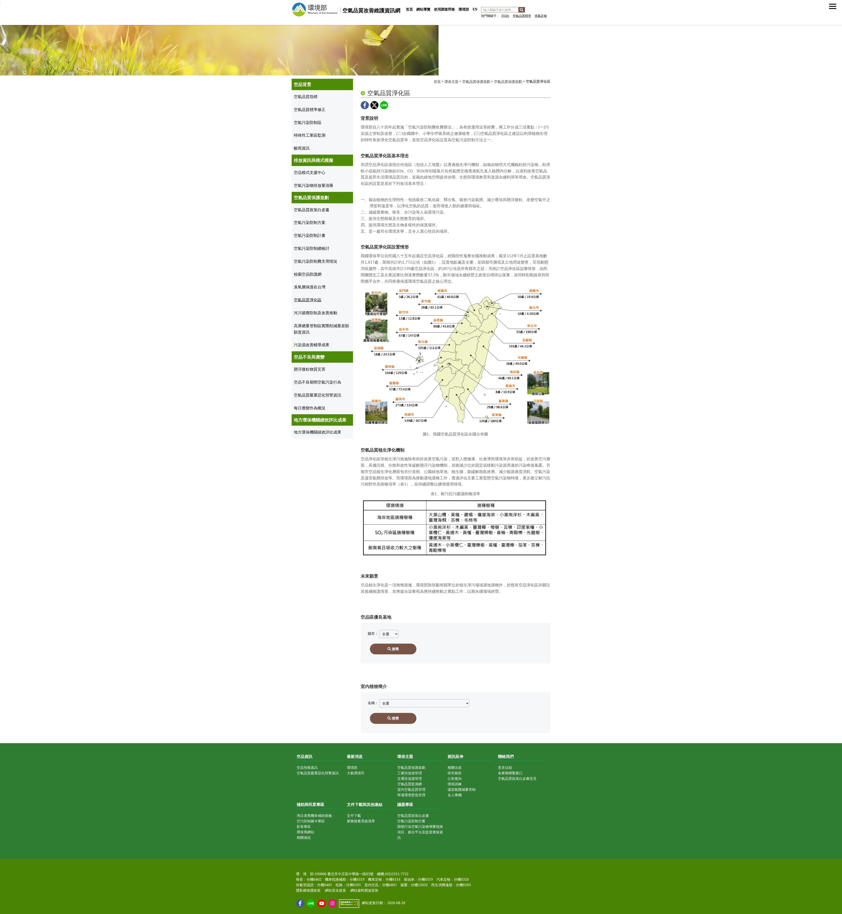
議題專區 (405, 804)
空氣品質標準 (522, 16)
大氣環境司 (355, 773)
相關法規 (455, 767)
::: (405, 4)
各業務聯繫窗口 (510, 773)
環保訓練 (455, 784)
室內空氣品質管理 (411, 789)
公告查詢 (455, 778)
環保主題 (451, 81)
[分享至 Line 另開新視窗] (384, 105)
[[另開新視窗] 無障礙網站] (349, 903)
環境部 (463, 9)
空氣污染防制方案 (411, 821)
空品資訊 (304, 756)
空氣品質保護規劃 (311, 197)
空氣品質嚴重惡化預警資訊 (318, 773)
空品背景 (302, 84)
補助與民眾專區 (310, 804)
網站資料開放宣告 (364, 890)
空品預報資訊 (307, 767)
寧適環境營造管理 (411, 795)
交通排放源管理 (409, 778)
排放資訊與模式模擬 (313, 160)
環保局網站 (305, 832)
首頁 (409, 9)
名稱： (373, 702)
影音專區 (304, 826)
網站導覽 (423, 9)
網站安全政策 (335, 890)
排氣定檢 (541, 16)
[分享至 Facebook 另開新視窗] (365, 105)
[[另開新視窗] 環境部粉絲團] (300, 903)
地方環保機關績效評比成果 (320, 420)
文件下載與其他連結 (364, 804)
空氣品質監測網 (409, 784)
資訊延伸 (455, 756)
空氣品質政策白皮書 (413, 815)
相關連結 (304, 837)
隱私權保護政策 (308, 890)
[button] (833, 6)
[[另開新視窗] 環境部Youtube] (322, 903)
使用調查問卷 (444, 9)
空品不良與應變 (309, 357)
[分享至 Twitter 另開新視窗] (374, 105)
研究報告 (455, 773)
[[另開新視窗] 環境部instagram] (332, 903)
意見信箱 (505, 767)
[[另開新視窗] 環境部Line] (311, 903)
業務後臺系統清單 (361, 821)
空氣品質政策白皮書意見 (517, 778)
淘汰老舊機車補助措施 (314, 815)
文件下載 (354, 815)
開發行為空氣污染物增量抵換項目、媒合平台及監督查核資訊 (420, 832)
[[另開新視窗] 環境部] (314, 9)
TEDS (505, 16)
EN (475, 9)
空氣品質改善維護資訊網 (371, 10)
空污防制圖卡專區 (311, 821)
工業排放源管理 (409, 773)
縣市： (373, 633)
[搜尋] (521, 9)
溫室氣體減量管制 (462, 789)
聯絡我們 (506, 756)
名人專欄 (455, 795)
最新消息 (355, 756)
